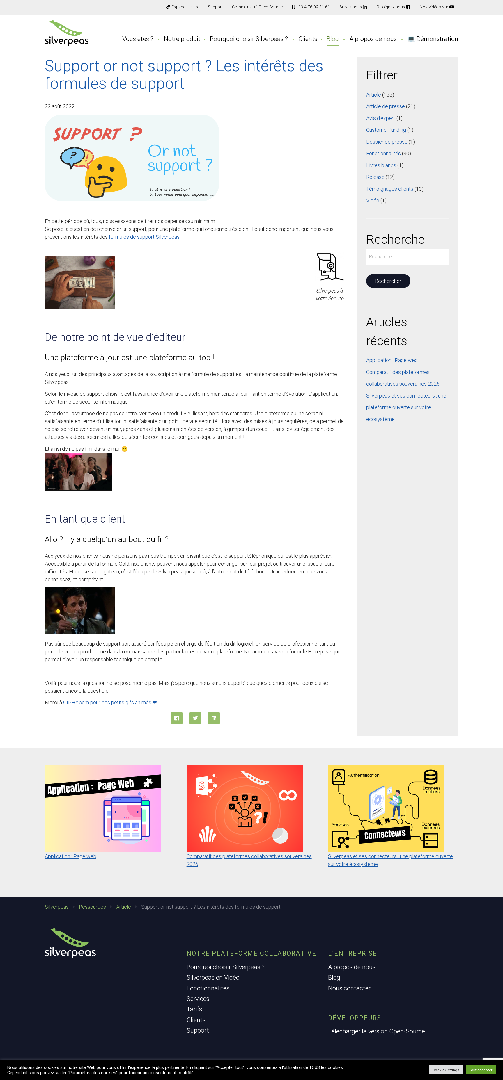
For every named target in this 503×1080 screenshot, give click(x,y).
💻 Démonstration (432, 38)
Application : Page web (392, 360)
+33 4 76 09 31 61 (312, 7)
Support (215, 7)
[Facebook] (177, 718)
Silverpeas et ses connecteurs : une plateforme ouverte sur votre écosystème (406, 407)
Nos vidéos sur (434, 7)
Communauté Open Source (257, 7)
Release (375, 177)
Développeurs (354, 1018)
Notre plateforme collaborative (251, 953)
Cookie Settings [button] (446, 1070)
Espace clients (184, 7)
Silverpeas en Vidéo (213, 977)
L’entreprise (352, 953)
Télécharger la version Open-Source (376, 1031)
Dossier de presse (387, 142)
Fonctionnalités (383, 153)
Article (373, 95)
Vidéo (372, 200)
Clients (307, 38)
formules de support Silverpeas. (144, 237)
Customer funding (386, 130)
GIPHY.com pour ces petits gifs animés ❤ (110, 702)
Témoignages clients (389, 189)
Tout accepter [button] (480, 1070)
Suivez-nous (351, 7)
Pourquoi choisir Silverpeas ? (249, 38)
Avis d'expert (380, 118)
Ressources (92, 907)
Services (198, 998)
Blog (333, 38)
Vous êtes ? (137, 38)
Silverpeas (57, 907)
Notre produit (182, 38)
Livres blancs (381, 165)
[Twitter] (195, 718)
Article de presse (385, 106)
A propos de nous (373, 38)
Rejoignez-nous (391, 7)
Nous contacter (349, 988)
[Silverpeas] (66, 33)
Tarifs (194, 1009)
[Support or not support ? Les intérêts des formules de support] (214, 718)
